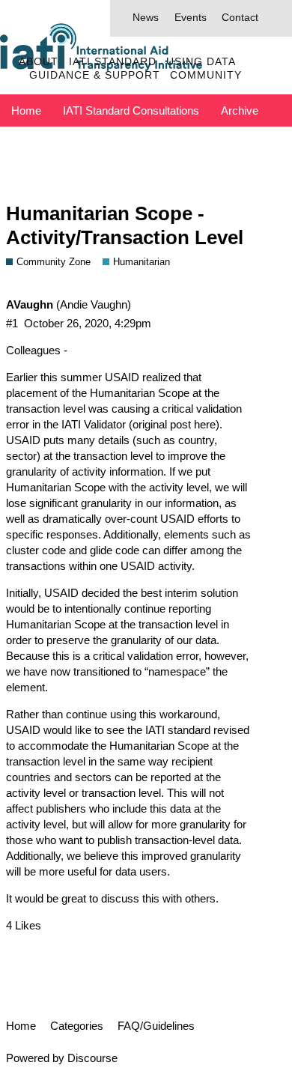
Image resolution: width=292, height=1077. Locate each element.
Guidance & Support (94, 75)
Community (206, 75)
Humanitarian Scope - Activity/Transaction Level (124, 225)
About (38, 61)
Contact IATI (251, 142)
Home (26, 110)
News (146, 17)
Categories (76, 1025)
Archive (239, 110)
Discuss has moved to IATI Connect (99, 142)
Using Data (201, 61)
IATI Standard (112, 61)
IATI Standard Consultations (131, 110)
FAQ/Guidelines (156, 1025)
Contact (240, 17)
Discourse (92, 1058)
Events (190, 17)
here (205, 424)
